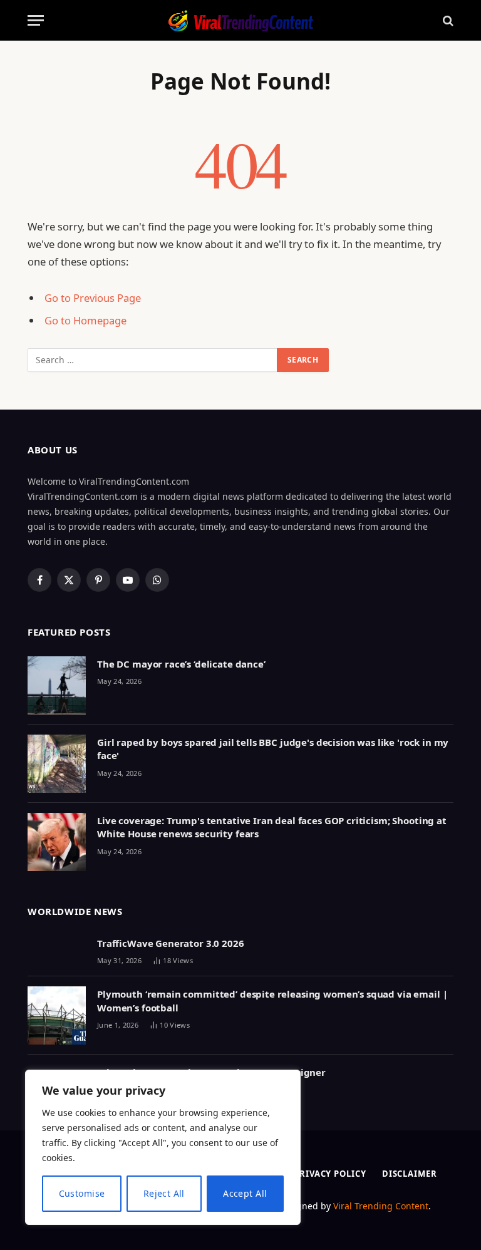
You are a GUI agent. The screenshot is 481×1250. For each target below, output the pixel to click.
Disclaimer (409, 1173)
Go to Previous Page (92, 298)
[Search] (446, 20)
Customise (82, 1193)
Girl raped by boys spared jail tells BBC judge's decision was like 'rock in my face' (272, 749)
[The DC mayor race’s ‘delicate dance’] (57, 685)
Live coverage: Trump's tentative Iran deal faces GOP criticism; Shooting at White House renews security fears (272, 827)
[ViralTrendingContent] (240, 20)
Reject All (164, 1193)
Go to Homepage (85, 320)
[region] (163, 1147)
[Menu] (36, 20)
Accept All (245, 1193)
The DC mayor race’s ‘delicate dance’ (181, 664)
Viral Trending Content (380, 1206)
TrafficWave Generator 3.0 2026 (170, 943)
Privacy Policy (330, 1173)
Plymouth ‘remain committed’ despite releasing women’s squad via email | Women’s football (272, 1000)
